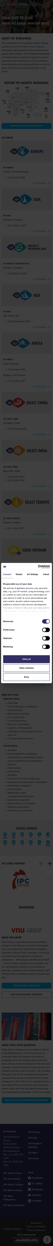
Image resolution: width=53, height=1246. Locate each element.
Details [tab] (19, 574)
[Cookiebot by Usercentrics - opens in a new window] (38, 566)
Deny (26, 677)
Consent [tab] (7, 574)
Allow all (26, 659)
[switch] (46, 630)
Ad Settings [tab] (32, 574)
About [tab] (46, 574)
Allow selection (26, 668)
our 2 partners (18, 588)
